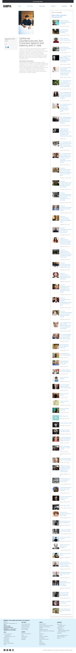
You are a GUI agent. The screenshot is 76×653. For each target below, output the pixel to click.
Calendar (42, 6)
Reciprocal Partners (62, 631)
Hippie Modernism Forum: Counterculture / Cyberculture (66, 49)
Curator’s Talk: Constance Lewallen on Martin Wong (65, 514)
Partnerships (42, 643)
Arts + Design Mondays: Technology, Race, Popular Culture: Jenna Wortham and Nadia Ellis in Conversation (65, 83)
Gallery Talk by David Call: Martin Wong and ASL (65, 610)
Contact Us (6, 628)
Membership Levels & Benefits (63, 630)
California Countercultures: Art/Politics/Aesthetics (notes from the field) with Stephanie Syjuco (65, 241)
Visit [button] (19, 6)
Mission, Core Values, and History (46, 625)
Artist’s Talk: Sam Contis (66, 423)
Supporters (59, 632)
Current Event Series (25, 624)
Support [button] (64, 6)
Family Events (24, 636)
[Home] (8, 6)
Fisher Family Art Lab (43, 639)
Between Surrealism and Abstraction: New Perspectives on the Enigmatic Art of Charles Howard (65, 468)
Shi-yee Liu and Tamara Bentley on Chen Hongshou (65, 498)
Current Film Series (25, 626)
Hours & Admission (8, 633)
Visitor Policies (7, 641)
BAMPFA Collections (43, 629)
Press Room (41, 637)
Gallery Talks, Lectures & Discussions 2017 (59, 16)
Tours (22, 635)
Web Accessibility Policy (62, 635)
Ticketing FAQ (7, 635)
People (40, 635)
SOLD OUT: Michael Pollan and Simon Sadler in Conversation (65, 386)
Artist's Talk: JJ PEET (65, 505)
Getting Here (6, 637)
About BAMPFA (42, 624)
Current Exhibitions (25, 625)
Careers (41, 641)
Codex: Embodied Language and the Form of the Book (65, 22)
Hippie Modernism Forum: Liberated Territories (64, 346)
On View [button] (30, 6)
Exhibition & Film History (44, 626)
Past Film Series (24, 629)
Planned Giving (61, 626)
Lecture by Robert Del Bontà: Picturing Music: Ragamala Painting (65, 439)
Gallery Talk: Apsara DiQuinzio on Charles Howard (65, 448)
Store (5, 644)
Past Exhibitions (24, 628)
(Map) (5, 624)
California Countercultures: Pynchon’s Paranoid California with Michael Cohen (65, 219)
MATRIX (41, 628)
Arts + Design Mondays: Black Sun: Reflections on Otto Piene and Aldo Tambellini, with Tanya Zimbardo (65, 95)
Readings (23, 639)
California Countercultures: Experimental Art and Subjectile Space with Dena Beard (65, 276)
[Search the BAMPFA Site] (72, 6)
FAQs (40, 640)
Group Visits (6, 640)
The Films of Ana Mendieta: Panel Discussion (64, 31)
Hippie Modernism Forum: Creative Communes (64, 362)
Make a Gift (59, 624)
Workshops (23, 637)
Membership (59, 627)
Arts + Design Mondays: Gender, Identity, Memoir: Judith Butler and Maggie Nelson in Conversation (65, 58)
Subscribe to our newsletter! (10, 629)
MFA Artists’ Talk (64, 416)
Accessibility (6, 639)
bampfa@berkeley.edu (8, 627)
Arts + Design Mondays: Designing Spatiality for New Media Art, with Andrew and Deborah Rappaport (65, 120)
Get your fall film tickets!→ (38, 1)
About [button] (53, 6)
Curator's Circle (61, 629)
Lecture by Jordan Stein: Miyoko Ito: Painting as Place (64, 594)
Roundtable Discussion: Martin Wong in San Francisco (65, 489)
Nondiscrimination (61, 636)
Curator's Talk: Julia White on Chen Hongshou (65, 546)
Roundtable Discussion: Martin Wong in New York (65, 574)
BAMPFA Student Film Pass (10, 636)
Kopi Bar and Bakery (43, 636)
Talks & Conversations (26, 633)
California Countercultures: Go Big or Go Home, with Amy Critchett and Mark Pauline (66, 314)
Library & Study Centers (9, 643)
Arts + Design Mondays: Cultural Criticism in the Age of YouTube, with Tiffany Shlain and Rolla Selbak (66, 144)
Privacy (58, 638)
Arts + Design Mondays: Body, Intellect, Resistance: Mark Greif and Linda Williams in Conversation (65, 325)
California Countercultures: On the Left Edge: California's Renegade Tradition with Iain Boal (66, 184)
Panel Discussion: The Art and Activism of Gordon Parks (65, 480)
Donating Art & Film (62, 625)
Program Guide (42, 644)
